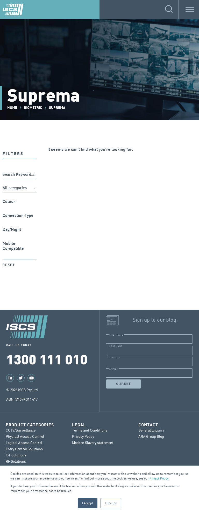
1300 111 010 (47, 358)
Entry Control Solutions (24, 449)
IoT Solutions (16, 455)
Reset (9, 265)
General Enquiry (151, 430)
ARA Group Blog (151, 436)
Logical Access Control (24, 442)
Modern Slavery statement (92, 442)
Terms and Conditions (89, 430)
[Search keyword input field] (20, 175)
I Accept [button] (87, 503)
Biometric (33, 108)
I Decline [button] (111, 503)
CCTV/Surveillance (20, 430)
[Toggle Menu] (190, 9)
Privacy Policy (159, 478)
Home (12, 108)
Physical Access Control (25, 436)
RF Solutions (16, 461)
